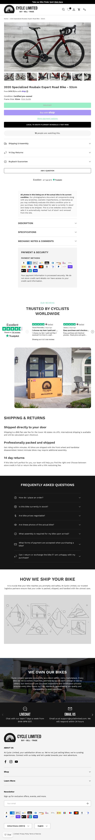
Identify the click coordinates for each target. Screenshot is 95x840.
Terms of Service (35, 834)
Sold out (47, 105)
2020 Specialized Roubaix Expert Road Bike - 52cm (27, 18)
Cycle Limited (14, 834)
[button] (79, 9)
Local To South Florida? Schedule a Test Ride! (47, 125)
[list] (47, 47)
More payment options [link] (47, 118)
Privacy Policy (24, 834)
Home (6, 18)
